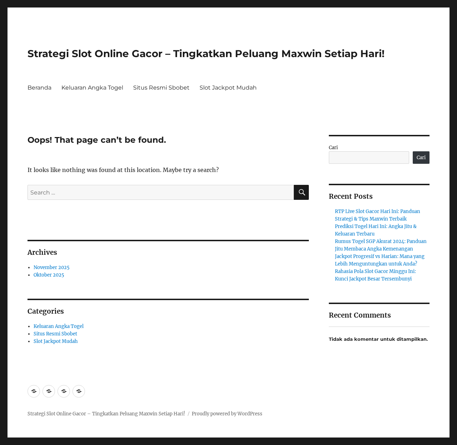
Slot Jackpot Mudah (228, 87)
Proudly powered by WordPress (227, 414)
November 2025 (52, 267)
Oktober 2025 (49, 275)
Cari (333, 148)
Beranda (39, 87)
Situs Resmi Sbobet (161, 87)
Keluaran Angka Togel (92, 87)
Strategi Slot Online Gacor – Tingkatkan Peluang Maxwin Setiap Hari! (206, 53)
